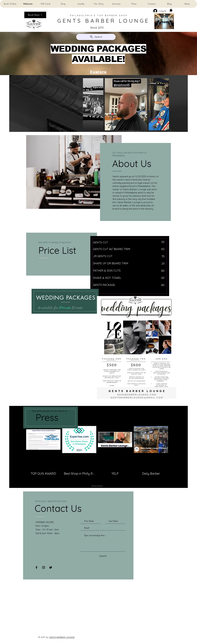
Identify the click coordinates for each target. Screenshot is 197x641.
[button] (171, 10)
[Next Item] (163, 104)
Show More (97, 485)
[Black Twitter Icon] (50, 567)
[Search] (170, 16)
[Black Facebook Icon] (36, 567)
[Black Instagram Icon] (43, 567)
